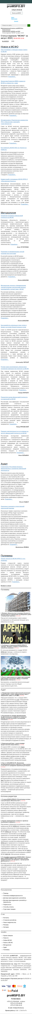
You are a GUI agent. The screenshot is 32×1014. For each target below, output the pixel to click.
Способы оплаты (8, 907)
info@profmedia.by (18, 1008)
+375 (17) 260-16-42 (16, 1005)
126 (26, 703)
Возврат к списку (6, 585)
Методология (7, 945)
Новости (5, 938)
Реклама (6, 924)
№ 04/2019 (5, 41)
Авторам (6, 927)
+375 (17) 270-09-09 (16, 1003)
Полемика (6, 949)
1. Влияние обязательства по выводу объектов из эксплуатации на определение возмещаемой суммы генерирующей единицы (16, 614)
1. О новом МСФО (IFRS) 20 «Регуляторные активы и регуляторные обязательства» (15, 800)
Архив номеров (8, 935)
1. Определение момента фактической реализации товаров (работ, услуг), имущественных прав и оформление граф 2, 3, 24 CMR (15, 694)
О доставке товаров (9, 909)
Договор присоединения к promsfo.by (14, 898)
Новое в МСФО (8, 942)
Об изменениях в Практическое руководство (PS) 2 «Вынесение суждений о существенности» (14, 122)
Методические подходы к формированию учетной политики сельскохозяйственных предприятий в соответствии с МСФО (13, 287)
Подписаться (7, 904)
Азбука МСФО (7, 940)
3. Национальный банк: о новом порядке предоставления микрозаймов (13, 744)
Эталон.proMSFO (16, 13)
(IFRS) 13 (16, 826)
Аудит (5, 947)
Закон (23, 747)
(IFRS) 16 (3, 652)
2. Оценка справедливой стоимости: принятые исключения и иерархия (14, 821)
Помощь (5, 893)
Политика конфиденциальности (13, 895)
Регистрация (14, 18)
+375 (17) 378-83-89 (13, 1001)
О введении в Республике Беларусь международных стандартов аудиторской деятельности (13, 468)
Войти (12, 17)
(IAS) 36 (7, 854)
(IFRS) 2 (23, 835)
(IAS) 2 (29, 850)
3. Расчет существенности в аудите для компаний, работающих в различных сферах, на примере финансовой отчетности (15, 678)
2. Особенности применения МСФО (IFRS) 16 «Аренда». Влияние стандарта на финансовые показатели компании (14, 646)
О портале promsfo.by (9, 920)
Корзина (16, 21)
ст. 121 (17, 699)
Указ (2, 780)
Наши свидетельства (9, 922)
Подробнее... (12, 76)
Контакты (6, 917)
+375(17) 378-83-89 (16, 10)
